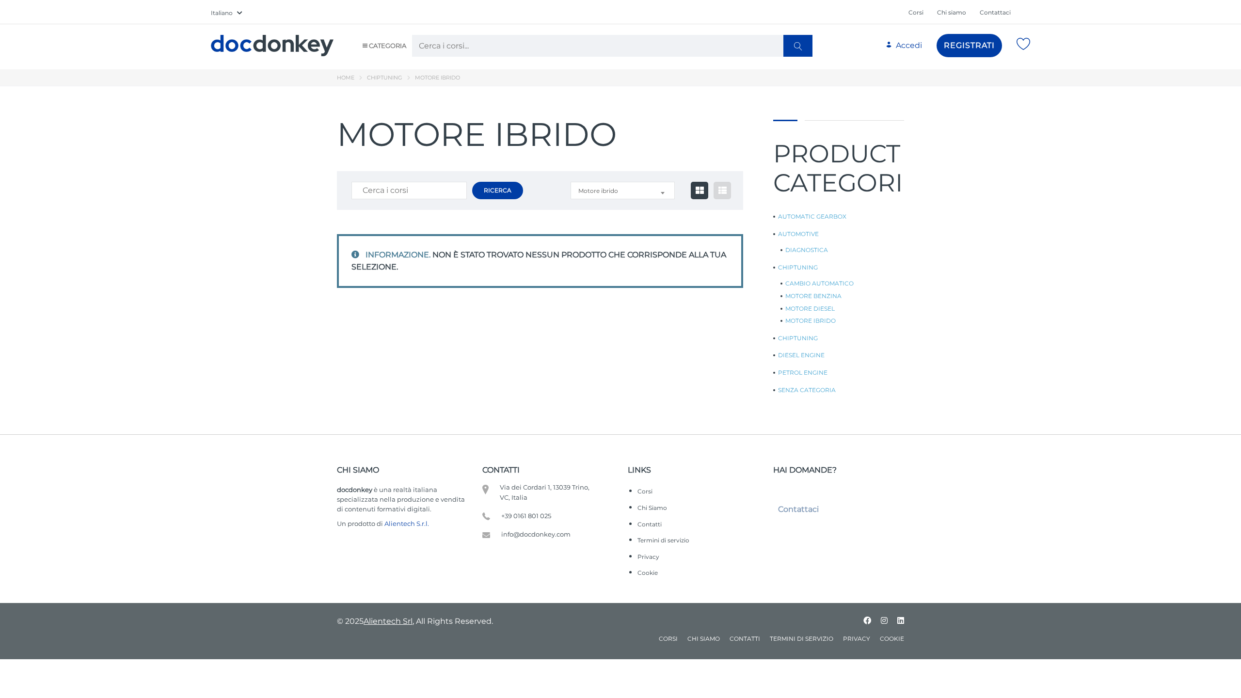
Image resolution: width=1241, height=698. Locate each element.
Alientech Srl (388, 621)
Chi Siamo (652, 507)
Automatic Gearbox (812, 217)
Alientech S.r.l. (406, 523)
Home (345, 77)
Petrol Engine (802, 373)
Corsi (915, 12)
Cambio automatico (819, 283)
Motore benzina (813, 296)
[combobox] (623, 190)
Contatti (649, 524)
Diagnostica (806, 250)
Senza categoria (807, 390)
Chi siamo (951, 12)
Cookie (647, 572)
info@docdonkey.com (536, 534)
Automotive (798, 234)
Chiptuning (384, 77)
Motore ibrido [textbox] (598, 190)
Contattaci (995, 12)
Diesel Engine (801, 355)
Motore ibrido (810, 321)
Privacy (648, 556)
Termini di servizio (663, 540)
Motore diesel (810, 309)
